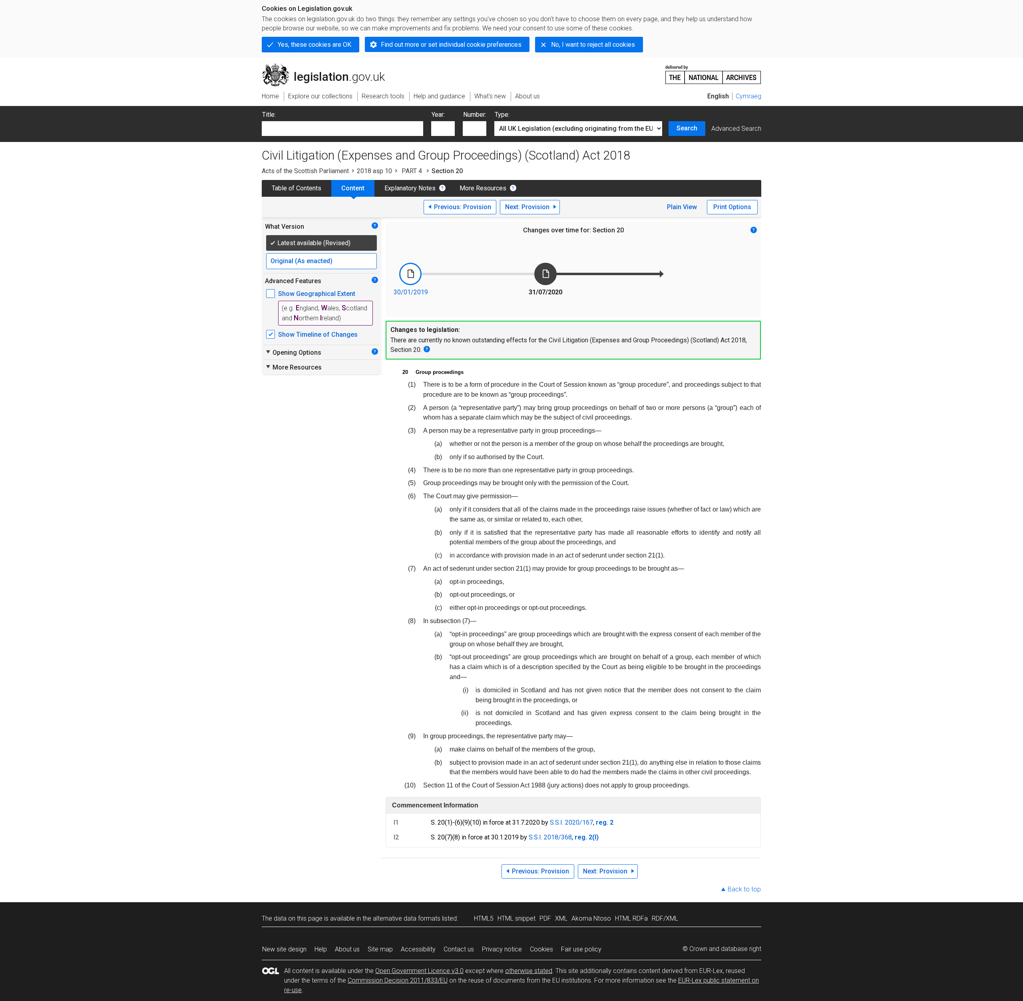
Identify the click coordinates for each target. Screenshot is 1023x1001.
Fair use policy (581, 949)
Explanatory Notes (410, 188)
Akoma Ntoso (591, 918)
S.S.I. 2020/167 (571, 822)
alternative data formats (406, 918)
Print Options (732, 207)
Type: (502, 114)
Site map (380, 949)
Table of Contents (296, 188)
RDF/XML (665, 918)
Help (320, 949)
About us (347, 949)
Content (352, 188)
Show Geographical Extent (316, 294)
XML (561, 918)
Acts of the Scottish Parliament (305, 171)
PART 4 (412, 171)
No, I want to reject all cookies (593, 44)
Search (687, 128)
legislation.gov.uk (328, 67)
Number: (474, 114)
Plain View (682, 207)
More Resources (483, 188)
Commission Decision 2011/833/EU (398, 980)
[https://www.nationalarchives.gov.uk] (713, 71)
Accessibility (418, 949)
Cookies (541, 949)
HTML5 (484, 918)
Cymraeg (748, 96)
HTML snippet (516, 918)
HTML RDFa (631, 918)
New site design (284, 949)
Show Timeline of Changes (318, 334)
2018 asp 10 (374, 171)
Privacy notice (502, 949)
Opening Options (293, 352)
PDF (545, 918)
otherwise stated (528, 971)
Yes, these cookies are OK (314, 44)
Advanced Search (736, 128)
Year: (438, 114)
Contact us (459, 949)
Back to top (744, 889)
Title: (269, 114)
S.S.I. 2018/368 (550, 837)
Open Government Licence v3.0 (419, 971)
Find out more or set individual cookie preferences (451, 44)
